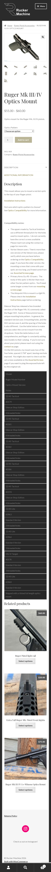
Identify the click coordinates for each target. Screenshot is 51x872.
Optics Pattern (11, 127)
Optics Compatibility (17, 210)
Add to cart (23, 140)
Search (25, 867)
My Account (8, 867)
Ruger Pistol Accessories (24, 25)
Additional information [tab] (18, 175)
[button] (43, 37)
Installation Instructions (14, 200)
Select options (26, 661)
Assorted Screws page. (23, 273)
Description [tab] (11, 167)
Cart (39, 865)
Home (9, 25)
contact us (8, 346)
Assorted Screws (35, 360)
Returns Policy (10, 816)
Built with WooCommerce (16, 861)
